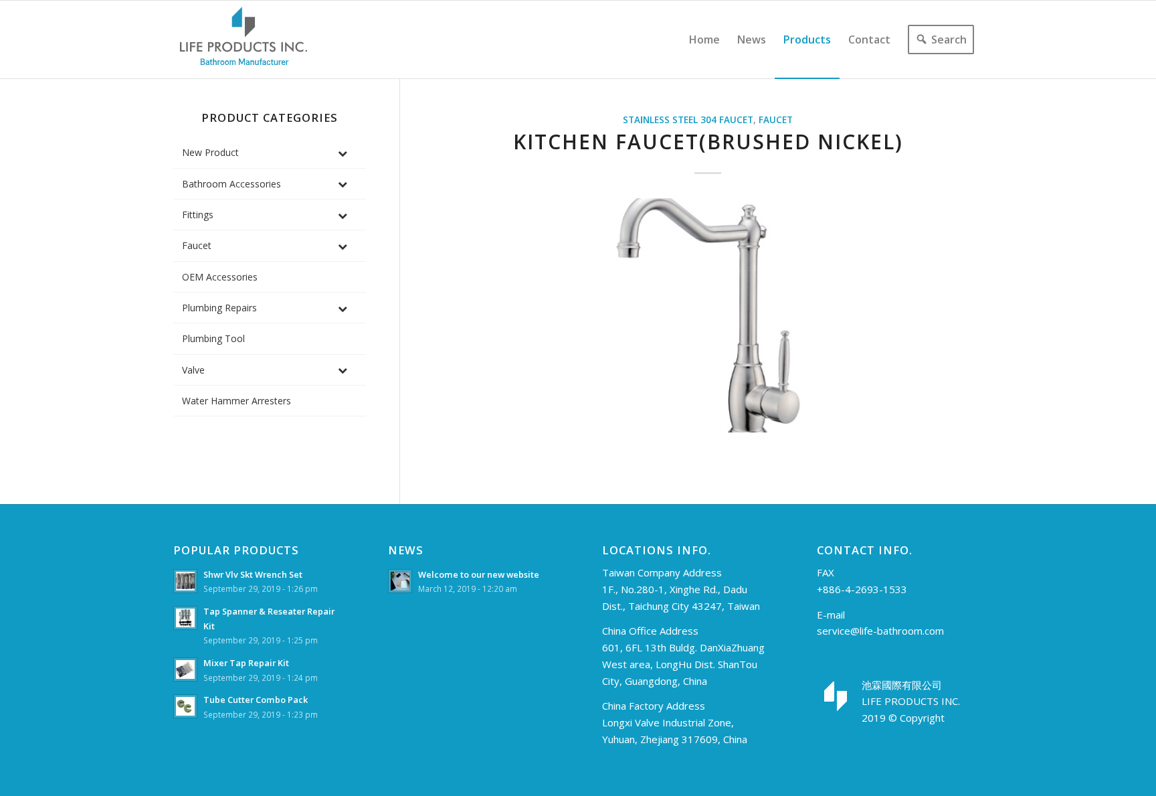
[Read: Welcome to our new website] (400, 581)
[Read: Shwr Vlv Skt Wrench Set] (185, 581)
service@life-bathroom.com (880, 630)
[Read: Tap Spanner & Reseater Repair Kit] (185, 618)
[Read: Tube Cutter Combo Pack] (185, 706)
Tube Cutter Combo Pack (255, 700)
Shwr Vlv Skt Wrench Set (252, 574)
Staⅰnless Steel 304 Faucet (688, 120)
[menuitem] (704, 39)
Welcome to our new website (478, 574)
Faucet (776, 120)
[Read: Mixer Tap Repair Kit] (185, 669)
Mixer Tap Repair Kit (246, 663)
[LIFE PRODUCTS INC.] (243, 39)
